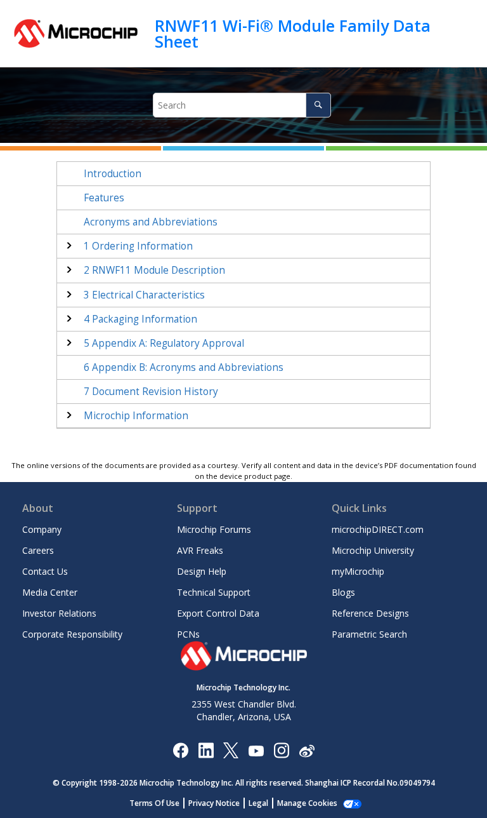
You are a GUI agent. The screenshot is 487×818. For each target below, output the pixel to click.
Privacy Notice (214, 803)
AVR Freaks (200, 550)
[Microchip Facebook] (180, 749)
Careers (38, 550)
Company (42, 529)
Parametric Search (369, 634)
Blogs (343, 592)
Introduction (112, 173)
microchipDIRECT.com (378, 529)
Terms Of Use (154, 803)
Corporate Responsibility (72, 634)
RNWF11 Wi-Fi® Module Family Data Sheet (293, 33)
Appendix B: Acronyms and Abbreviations (183, 367)
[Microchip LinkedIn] (206, 749)
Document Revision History (151, 391)
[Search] (318, 105)
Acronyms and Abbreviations (151, 222)
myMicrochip (358, 571)
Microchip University (373, 550)
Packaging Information (140, 319)
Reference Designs (370, 613)
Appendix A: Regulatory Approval (164, 343)
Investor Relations (59, 613)
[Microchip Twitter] (230, 749)
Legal (258, 803)
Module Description (154, 270)
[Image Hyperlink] (256, 749)
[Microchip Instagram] (281, 749)
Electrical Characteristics (144, 295)
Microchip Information (136, 415)
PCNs (188, 634)
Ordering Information (138, 246)
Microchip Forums (214, 529)
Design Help (201, 571)
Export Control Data (218, 613)
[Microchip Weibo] (307, 749)
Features (104, 197)
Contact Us (45, 571)
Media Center (49, 592)
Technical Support (213, 592)
